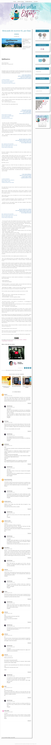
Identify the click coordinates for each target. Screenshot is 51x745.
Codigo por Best (34, 743)
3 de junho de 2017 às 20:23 (8, 502)
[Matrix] (40, 62)
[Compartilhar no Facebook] (25, 368)
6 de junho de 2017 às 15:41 (11, 407)
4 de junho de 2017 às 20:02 (8, 522)
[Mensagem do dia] (40, 38)
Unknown (6, 569)
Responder (29, 403)
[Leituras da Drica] (44, 38)
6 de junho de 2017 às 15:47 (11, 492)
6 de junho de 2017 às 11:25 (8, 635)
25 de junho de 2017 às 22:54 (8, 711)
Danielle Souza (9, 406)
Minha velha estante (20, 743)
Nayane (5, 394)
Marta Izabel (6, 710)
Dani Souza (17, 370)
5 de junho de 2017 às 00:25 (8, 548)
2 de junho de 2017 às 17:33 (8, 445)
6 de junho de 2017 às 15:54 (11, 582)
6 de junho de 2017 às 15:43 (11, 435)
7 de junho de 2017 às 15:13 (8, 687)
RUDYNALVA (6, 444)
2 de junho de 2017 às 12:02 (8, 395)
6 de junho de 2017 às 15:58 (11, 626)
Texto (21, 370)
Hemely (5, 591)
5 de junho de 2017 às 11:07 (8, 592)
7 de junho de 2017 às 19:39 (11, 701)
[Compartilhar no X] (26, 368)
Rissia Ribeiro (6, 547)
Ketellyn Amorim (7, 501)
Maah (5, 686)
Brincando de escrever (10, 370)
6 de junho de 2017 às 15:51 (11, 537)
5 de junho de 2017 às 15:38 (8, 613)
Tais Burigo (6, 421)
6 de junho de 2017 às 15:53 (11, 561)
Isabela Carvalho (7, 520)
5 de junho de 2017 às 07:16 (8, 570)
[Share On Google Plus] (30, 368)
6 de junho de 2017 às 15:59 (11, 646)
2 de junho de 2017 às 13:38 (8, 422)
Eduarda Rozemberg (8, 479)
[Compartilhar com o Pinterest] (28, 368)
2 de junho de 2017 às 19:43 (8, 480)
